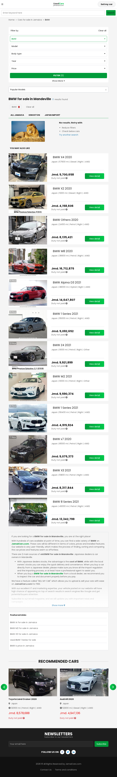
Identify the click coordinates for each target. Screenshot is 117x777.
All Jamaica (17, 115)
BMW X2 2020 (62, 188)
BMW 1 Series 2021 (65, 314)
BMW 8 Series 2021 (66, 502)
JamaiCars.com (20, 543)
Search (110, 12)
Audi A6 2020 (67, 699)
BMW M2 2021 (62, 376)
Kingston (34, 115)
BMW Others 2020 (65, 220)
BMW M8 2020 (63, 251)
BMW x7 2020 (62, 439)
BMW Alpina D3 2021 (67, 282)
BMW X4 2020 (62, 157)
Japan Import (52, 115)
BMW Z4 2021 (62, 345)
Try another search (68, 134)
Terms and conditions (66, 769)
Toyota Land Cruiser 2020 (23, 699)
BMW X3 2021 (62, 470)
